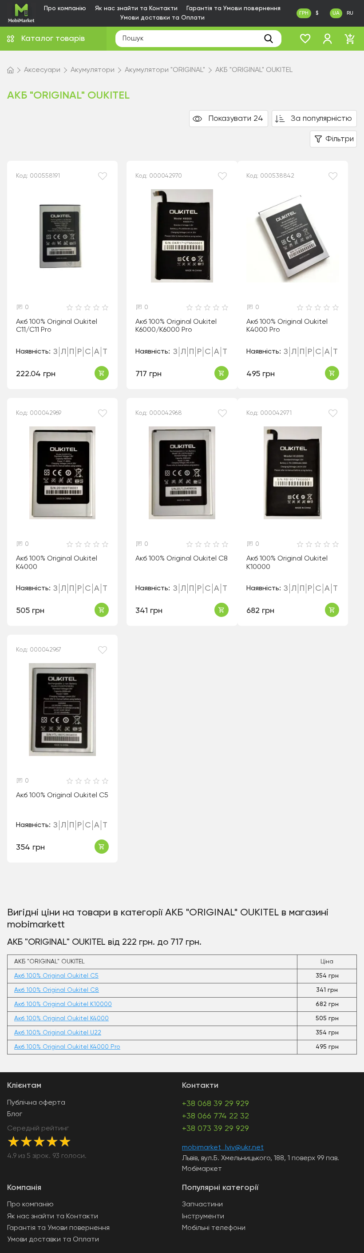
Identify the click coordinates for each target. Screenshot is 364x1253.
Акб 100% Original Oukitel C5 (62, 795)
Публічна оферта (36, 1102)
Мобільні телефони (213, 1228)
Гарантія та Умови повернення (233, 8)
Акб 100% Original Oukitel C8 (181, 558)
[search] (268, 38)
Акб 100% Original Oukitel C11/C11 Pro (56, 326)
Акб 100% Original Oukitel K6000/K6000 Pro (176, 326)
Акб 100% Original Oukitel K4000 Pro (287, 326)
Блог (14, 1114)
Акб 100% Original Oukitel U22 (57, 1033)
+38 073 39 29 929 (215, 1129)
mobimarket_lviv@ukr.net (223, 1147)
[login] (327, 39)
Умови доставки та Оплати (162, 18)
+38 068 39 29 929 (215, 1104)
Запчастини (202, 1204)
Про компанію (65, 8)
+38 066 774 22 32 (215, 1116)
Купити (102, 373)
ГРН (304, 13)
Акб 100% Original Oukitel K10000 (287, 563)
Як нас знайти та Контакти (136, 8)
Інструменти (203, 1216)
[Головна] (10, 70)
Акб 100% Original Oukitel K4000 (56, 563)
